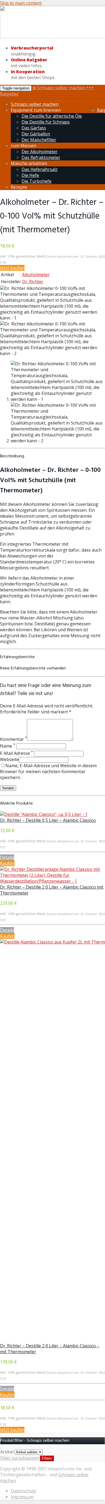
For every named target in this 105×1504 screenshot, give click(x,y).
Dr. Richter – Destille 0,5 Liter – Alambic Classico (48, 820)
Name (7, 746)
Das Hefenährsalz (40, 169)
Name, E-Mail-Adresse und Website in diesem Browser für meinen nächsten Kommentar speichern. (48, 771)
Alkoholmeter (36, 275)
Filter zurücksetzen (19, 1458)
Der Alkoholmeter (40, 152)
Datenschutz (23, 1491)
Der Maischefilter (39, 140)
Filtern (47, 1458)
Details (7, 857)
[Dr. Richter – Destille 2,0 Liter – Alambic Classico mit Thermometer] (52, 881)
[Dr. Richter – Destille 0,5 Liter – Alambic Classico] (44, 814)
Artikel (6, 1452)
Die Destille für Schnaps (46, 122)
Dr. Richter (32, 282)
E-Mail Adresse (16, 753)
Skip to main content (21, 3)
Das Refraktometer (41, 157)
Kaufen (7, 863)
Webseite (9, 759)
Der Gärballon (36, 134)
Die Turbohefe (36, 181)
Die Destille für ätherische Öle (52, 116)
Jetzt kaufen (12, 268)
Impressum (22, 1497)
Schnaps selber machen (34, 104)
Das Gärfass (34, 128)
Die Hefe (30, 175)
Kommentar (13, 739)
